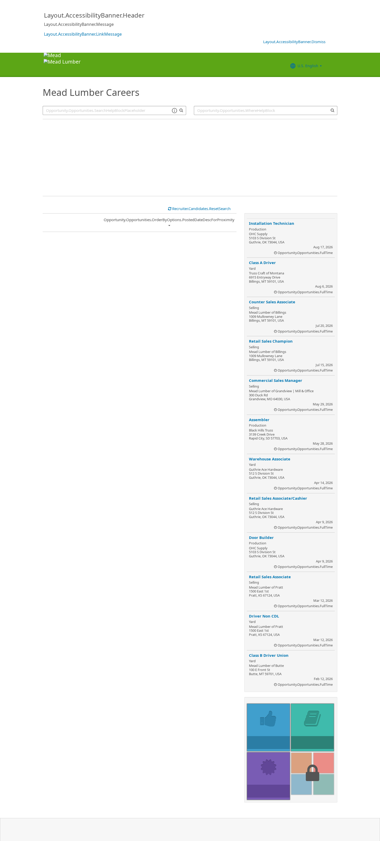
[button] (174, 110)
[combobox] (265, 110)
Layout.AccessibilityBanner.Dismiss (294, 41)
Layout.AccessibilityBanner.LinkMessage (83, 34)
